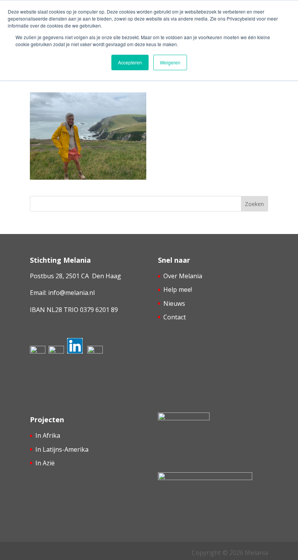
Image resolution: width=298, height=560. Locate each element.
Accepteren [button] (130, 62)
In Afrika (47, 435)
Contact (174, 317)
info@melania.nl (71, 292)
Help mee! (177, 289)
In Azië (45, 463)
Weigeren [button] (170, 62)
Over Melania (182, 276)
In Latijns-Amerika (61, 449)
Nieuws (174, 303)
